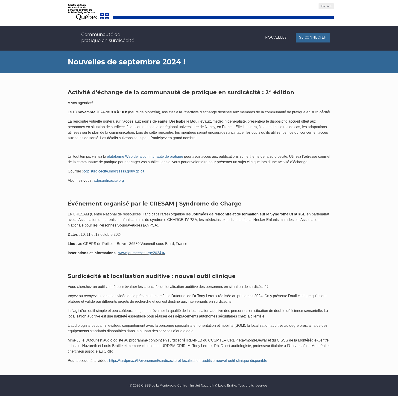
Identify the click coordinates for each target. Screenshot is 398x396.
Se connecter (313, 37)
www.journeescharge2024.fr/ (141, 253)
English (326, 6)
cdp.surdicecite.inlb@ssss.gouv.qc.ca (113, 171)
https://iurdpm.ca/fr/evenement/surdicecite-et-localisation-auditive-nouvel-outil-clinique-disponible (188, 361)
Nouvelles (276, 37)
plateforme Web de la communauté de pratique (145, 156)
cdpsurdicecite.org (109, 180)
